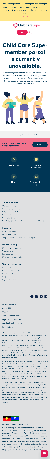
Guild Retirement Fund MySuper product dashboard (23, 221)
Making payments (9, 231)
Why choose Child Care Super (14, 212)
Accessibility (7, 308)
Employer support (9, 234)
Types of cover (8, 251)
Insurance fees (8, 254)
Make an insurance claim (12, 257)
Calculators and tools (11, 271)
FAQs (4, 277)
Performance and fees (11, 209)
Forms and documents (36, 166)
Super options (7, 215)
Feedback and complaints (12, 323)
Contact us (14, 165)
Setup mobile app (36, 183)
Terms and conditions (11, 316)
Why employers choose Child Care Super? (19, 237)
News (13, 182)
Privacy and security (10, 304)
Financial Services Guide (24, 343)
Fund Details (7, 327)
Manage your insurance (11, 248)
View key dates (25, 17)
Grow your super (8, 218)
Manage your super (10, 206)
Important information (11, 280)
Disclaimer (6, 312)
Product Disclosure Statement (21, 340)
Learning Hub (7, 274)
